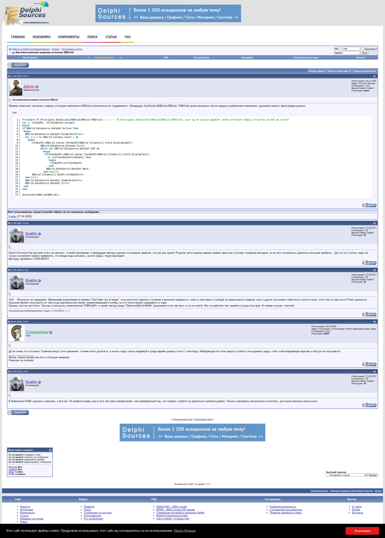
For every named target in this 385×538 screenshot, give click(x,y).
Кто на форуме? (93, 518)
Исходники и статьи (72, 49)
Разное (55, 49)
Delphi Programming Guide (171, 515)
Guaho (12, 216)
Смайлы (13, 469)
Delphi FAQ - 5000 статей (171, 506)
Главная (18, 36)
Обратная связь (319, 491)
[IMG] (11, 472)
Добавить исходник (32, 518)
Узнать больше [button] (185, 530)
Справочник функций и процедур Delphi (180, 512)
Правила (89, 506)
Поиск (92, 36)
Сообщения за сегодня (305, 57)
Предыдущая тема (182, 419)
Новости (25, 506)
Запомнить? (371, 49)
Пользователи (201, 57)
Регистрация (30, 57)
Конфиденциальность (283, 506)
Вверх (378, 491)
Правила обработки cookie (286, 512)
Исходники (41, 36)
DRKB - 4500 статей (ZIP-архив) (175, 509)
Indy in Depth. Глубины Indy (172, 518)
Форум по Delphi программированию (31, 49)
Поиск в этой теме (338, 71)
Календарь (247, 57)
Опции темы (316, 71)
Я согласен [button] (362, 530)
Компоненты (68, 36)
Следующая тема (203, 419)
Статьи (111, 36)
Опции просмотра (364, 71)
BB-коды (13, 467)
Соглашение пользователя (286, 509)
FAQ (128, 36)
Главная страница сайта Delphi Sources (351, 491)
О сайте (357, 506)
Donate (356, 509)
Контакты (357, 512)
